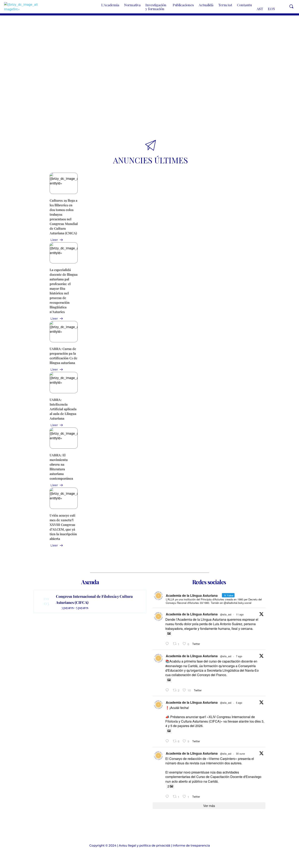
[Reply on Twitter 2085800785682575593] (168, 690)
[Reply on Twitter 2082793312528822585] (168, 796)
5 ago (239, 702)
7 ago (239, 656)
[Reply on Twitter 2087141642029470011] (168, 643)
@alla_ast (225, 614)
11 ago (240, 614)
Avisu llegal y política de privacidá (144, 845)
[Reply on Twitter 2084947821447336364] (168, 741)
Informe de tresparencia (191, 845)
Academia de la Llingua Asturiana (192, 614)
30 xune (240, 753)
